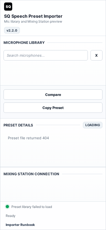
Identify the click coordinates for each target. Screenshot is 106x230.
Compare (53, 94)
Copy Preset (53, 107)
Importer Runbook (20, 225)
